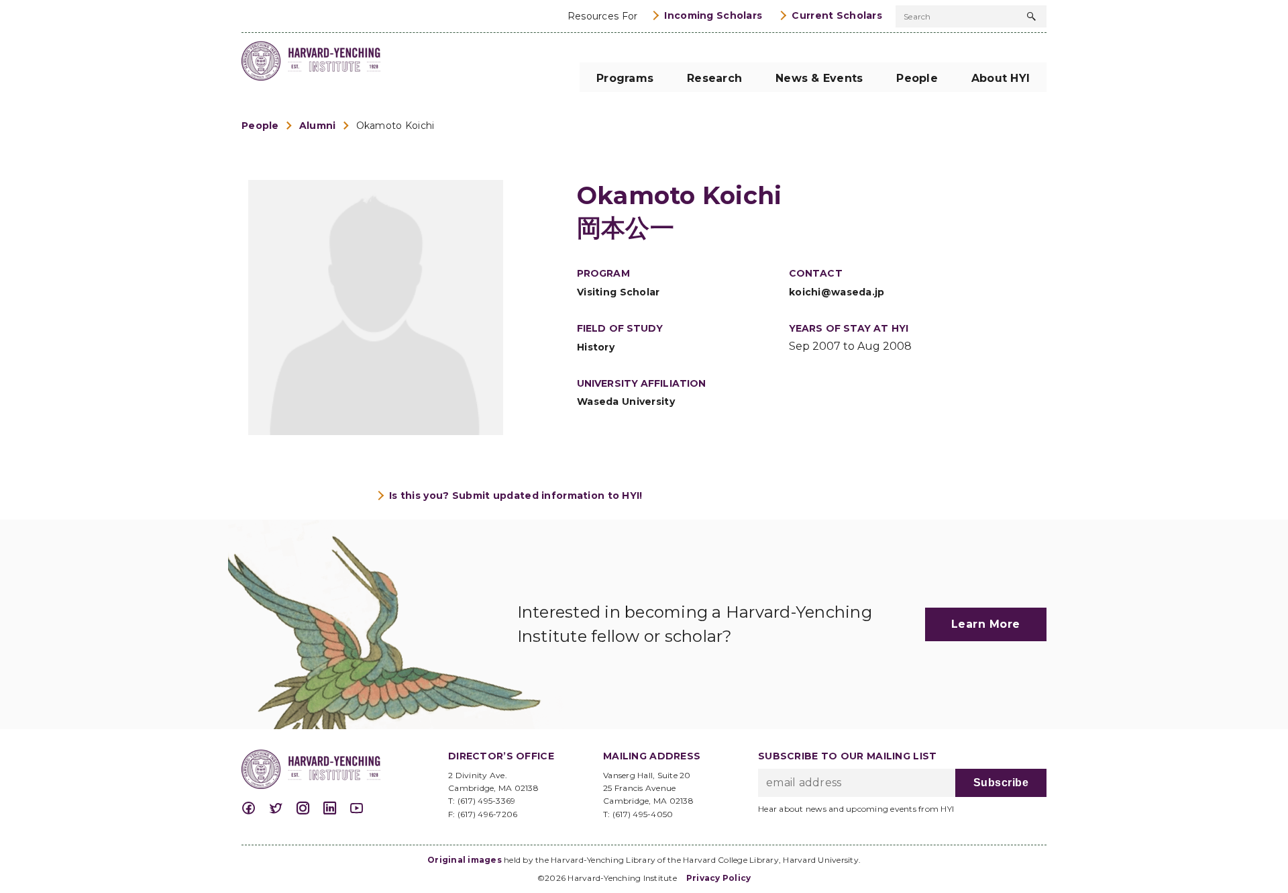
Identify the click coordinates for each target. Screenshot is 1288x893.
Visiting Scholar (618, 292)
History (595, 347)
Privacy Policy (718, 878)
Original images (464, 860)
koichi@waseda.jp (837, 292)
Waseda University (626, 401)
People (260, 126)
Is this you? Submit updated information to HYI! (516, 495)
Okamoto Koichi (395, 126)
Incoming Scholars (713, 15)
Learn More (985, 624)
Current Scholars (837, 15)
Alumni (317, 126)
